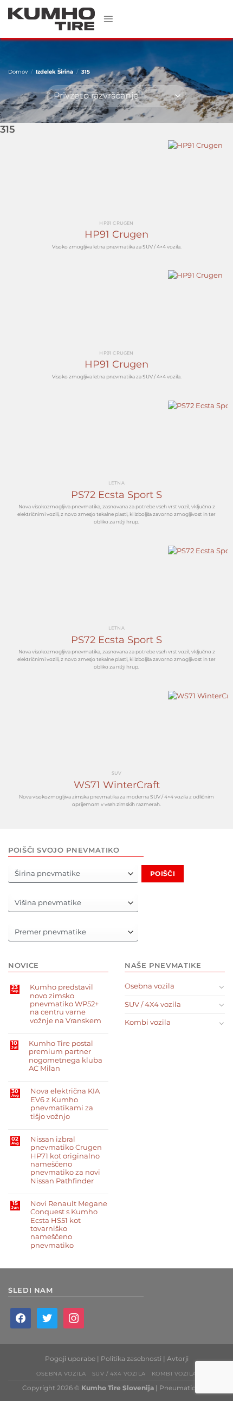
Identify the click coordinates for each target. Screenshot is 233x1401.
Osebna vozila (149, 986)
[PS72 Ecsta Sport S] (116, 438)
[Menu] (108, 18)
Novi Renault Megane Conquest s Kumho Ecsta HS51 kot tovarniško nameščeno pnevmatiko (68, 1224)
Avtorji (178, 1359)
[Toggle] (221, 986)
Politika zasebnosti (131, 1359)
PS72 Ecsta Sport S (116, 495)
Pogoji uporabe (70, 1359)
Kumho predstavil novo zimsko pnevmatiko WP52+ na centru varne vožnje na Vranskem (65, 1003)
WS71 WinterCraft (117, 785)
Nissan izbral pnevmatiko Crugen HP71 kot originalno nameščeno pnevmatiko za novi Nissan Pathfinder (66, 1160)
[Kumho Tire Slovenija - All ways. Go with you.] (51, 19)
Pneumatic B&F (185, 1388)
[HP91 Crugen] (116, 178)
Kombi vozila (148, 1022)
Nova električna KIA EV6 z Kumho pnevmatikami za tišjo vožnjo (65, 1103)
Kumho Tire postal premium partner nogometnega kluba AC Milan (65, 1055)
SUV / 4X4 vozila (153, 1004)
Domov (18, 71)
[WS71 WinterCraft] (116, 729)
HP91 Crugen (116, 234)
